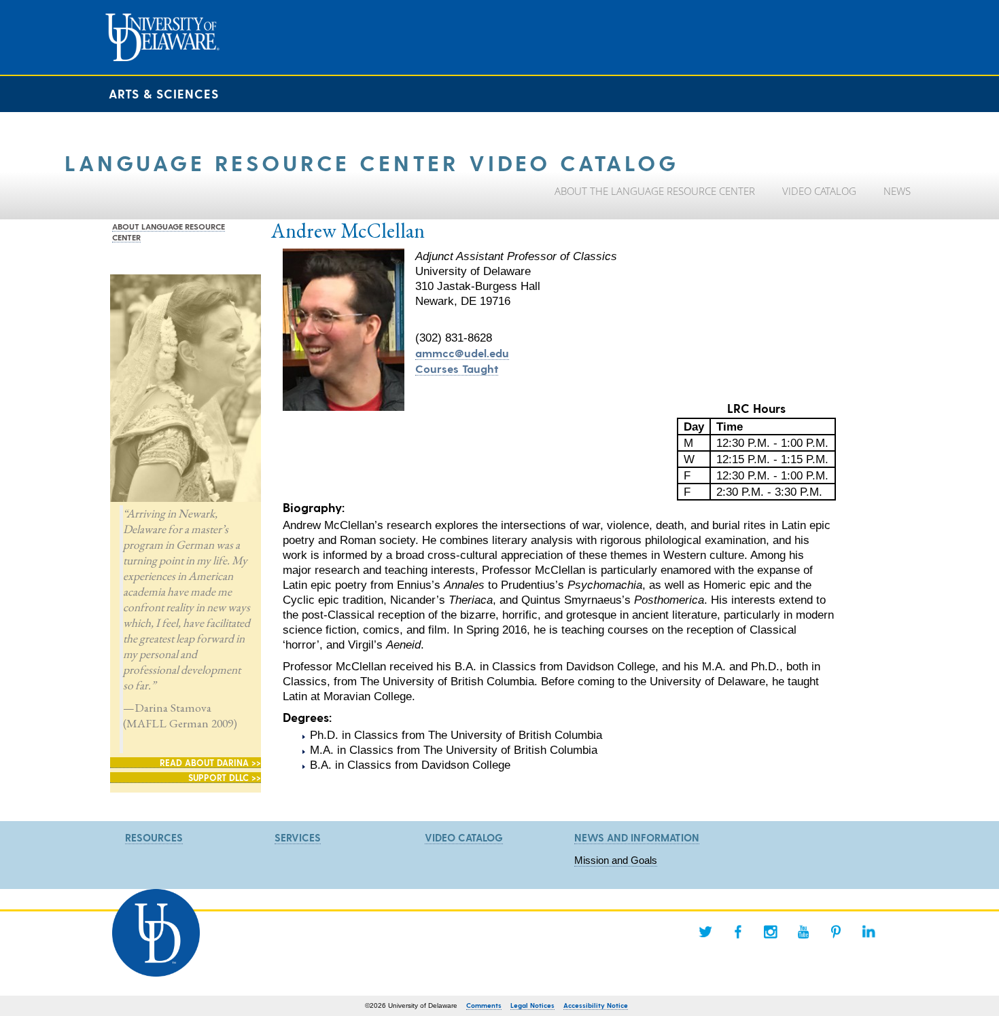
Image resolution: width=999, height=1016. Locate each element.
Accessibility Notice (595, 1005)
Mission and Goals (615, 860)
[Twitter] (705, 932)
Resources (154, 837)
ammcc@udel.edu (462, 352)
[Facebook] (738, 932)
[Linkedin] (868, 932)
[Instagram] (771, 932)
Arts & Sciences (164, 93)
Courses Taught (456, 368)
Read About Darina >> (210, 762)
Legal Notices (532, 1005)
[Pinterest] (836, 932)
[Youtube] (803, 932)
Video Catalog (464, 837)
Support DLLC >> (224, 777)
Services (298, 837)
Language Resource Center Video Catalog (372, 162)
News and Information (636, 837)
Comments (484, 1005)
